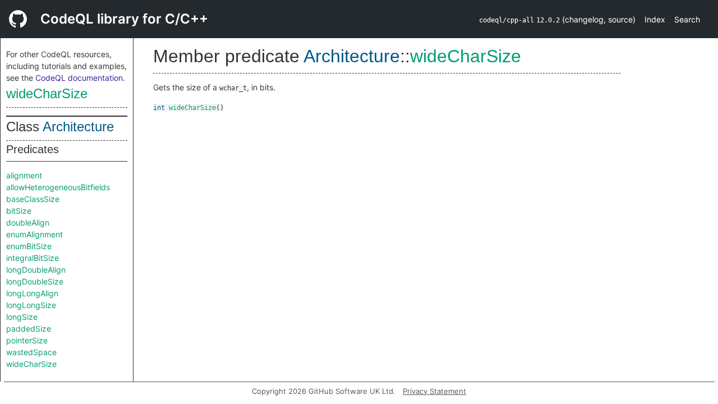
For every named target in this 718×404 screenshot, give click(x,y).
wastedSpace (31, 352)
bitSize (18, 210)
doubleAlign (27, 222)
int (159, 108)
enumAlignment (34, 234)
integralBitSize (32, 258)
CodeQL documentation (79, 77)
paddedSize (28, 328)
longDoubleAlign (36, 269)
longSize (22, 317)
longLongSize (31, 305)
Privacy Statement (434, 391)
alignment (24, 175)
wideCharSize (47, 93)
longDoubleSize (34, 281)
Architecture (78, 126)
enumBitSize (29, 246)
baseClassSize (32, 199)
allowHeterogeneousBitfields (58, 187)
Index (655, 19)
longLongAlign (32, 293)
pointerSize (27, 340)
